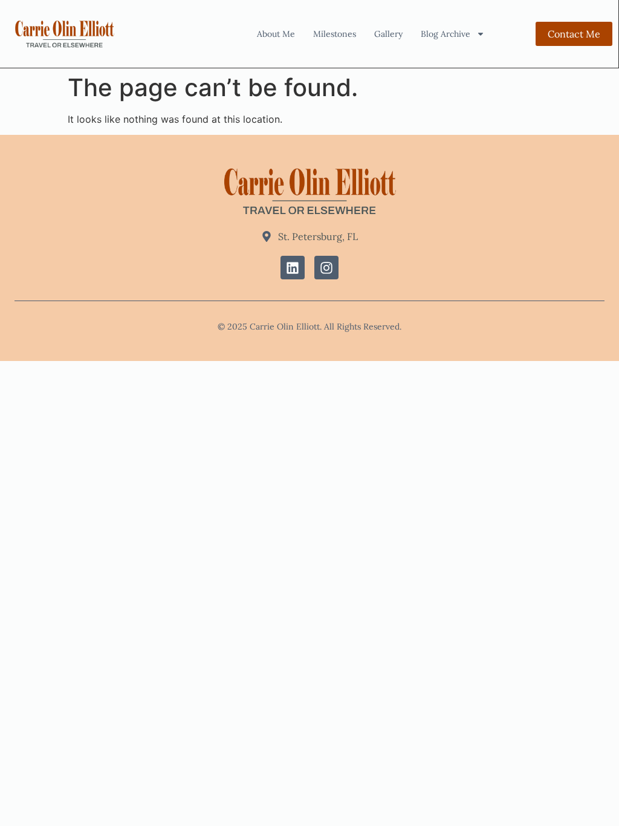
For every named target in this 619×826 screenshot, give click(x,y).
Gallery (388, 33)
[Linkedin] (292, 268)
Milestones (334, 33)
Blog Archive (445, 33)
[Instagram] (326, 268)
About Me (276, 33)
